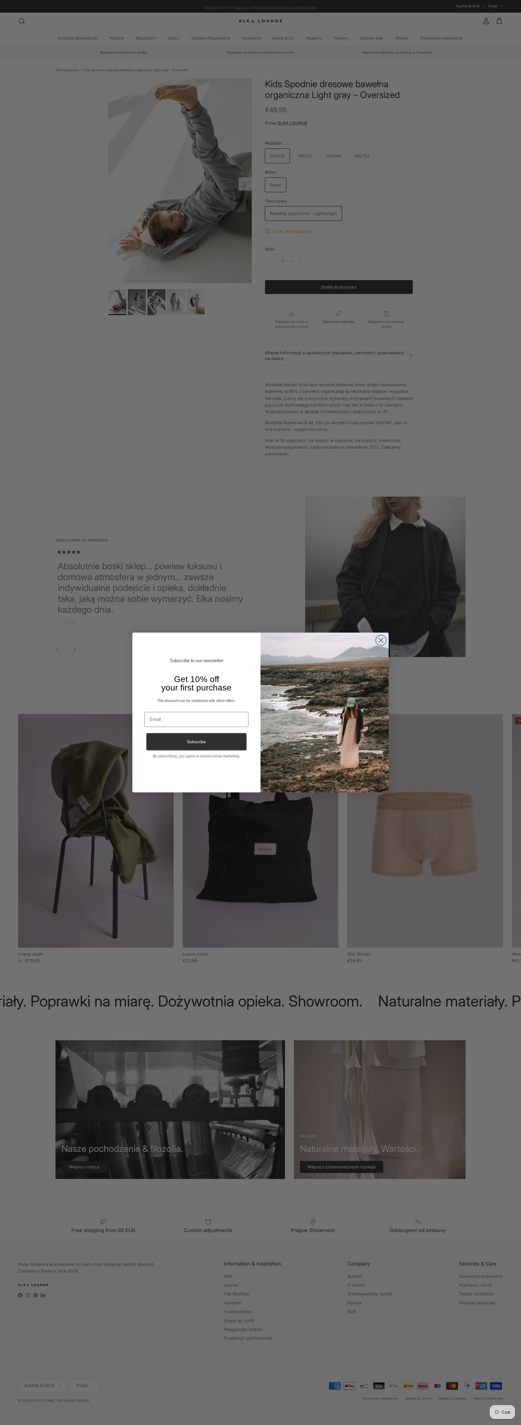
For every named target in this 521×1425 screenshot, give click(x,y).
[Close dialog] (381, 640)
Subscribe (196, 741)
